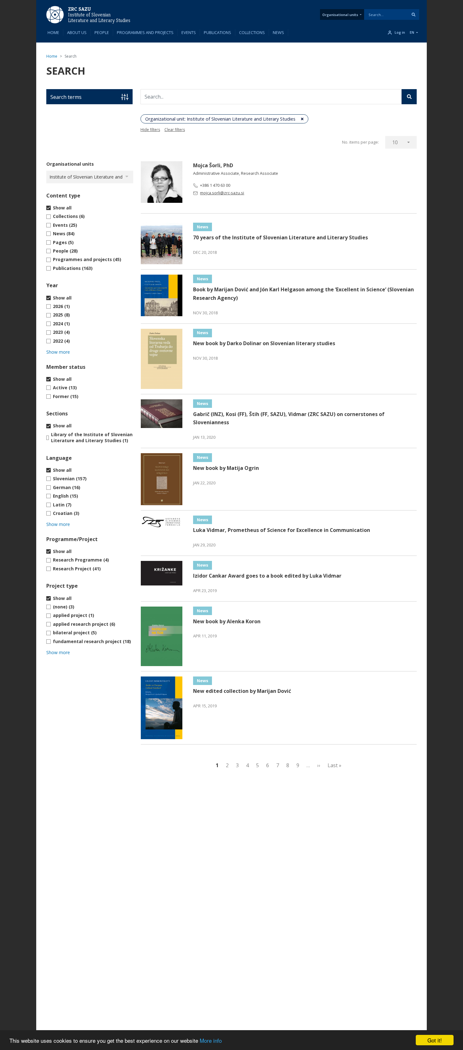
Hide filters (150, 129)
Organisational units (340, 14)
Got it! (434, 1040)
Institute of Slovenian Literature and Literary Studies (99, 17)
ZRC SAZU (79, 9)
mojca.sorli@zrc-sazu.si (222, 193)
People (101, 32)
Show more (58, 352)
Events (188, 32)
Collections (252, 32)
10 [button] (395, 142)
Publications (217, 32)
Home (53, 32)
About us (77, 32)
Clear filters (174, 129)
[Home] (55, 14)
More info (211, 1040)
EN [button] (412, 32)
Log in (400, 32)
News (278, 32)
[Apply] (413, 14)
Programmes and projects (145, 32)
